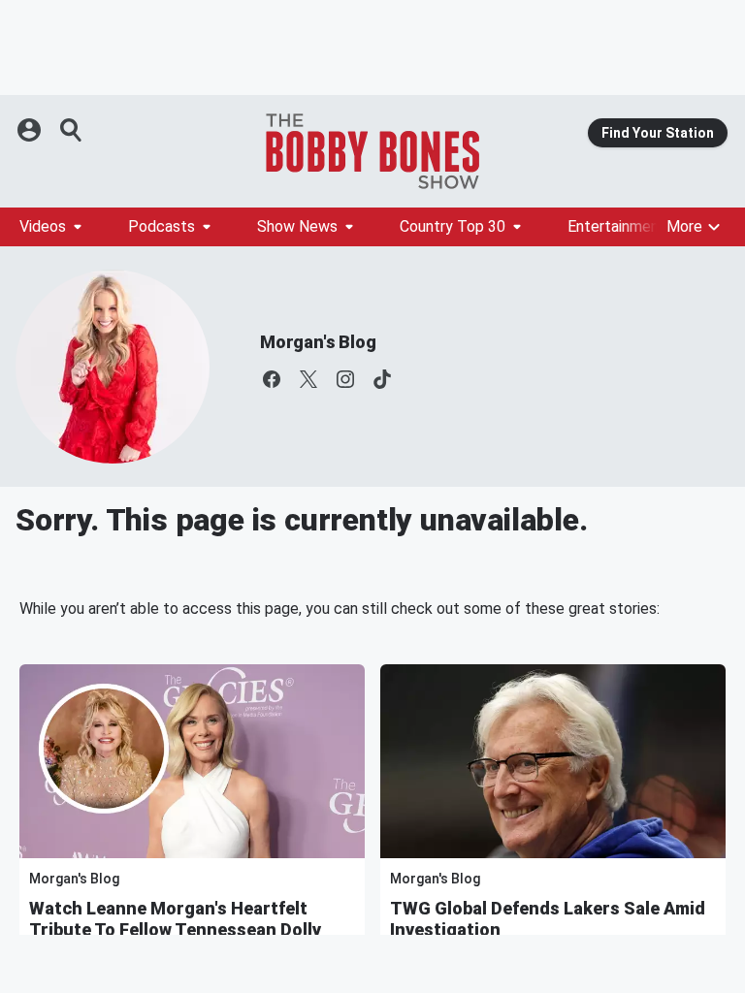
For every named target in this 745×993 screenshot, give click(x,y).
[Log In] (31, 130)
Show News (297, 226)
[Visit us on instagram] (345, 379)
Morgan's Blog (317, 342)
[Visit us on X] (308, 379)
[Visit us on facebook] (271, 379)
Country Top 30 (452, 226)
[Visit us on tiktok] (382, 379)
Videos (42, 226)
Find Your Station (657, 133)
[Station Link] (372, 151)
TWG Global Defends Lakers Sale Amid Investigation (547, 919)
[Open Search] (71, 130)
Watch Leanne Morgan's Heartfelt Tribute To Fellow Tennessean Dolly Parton (175, 929)
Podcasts (161, 226)
